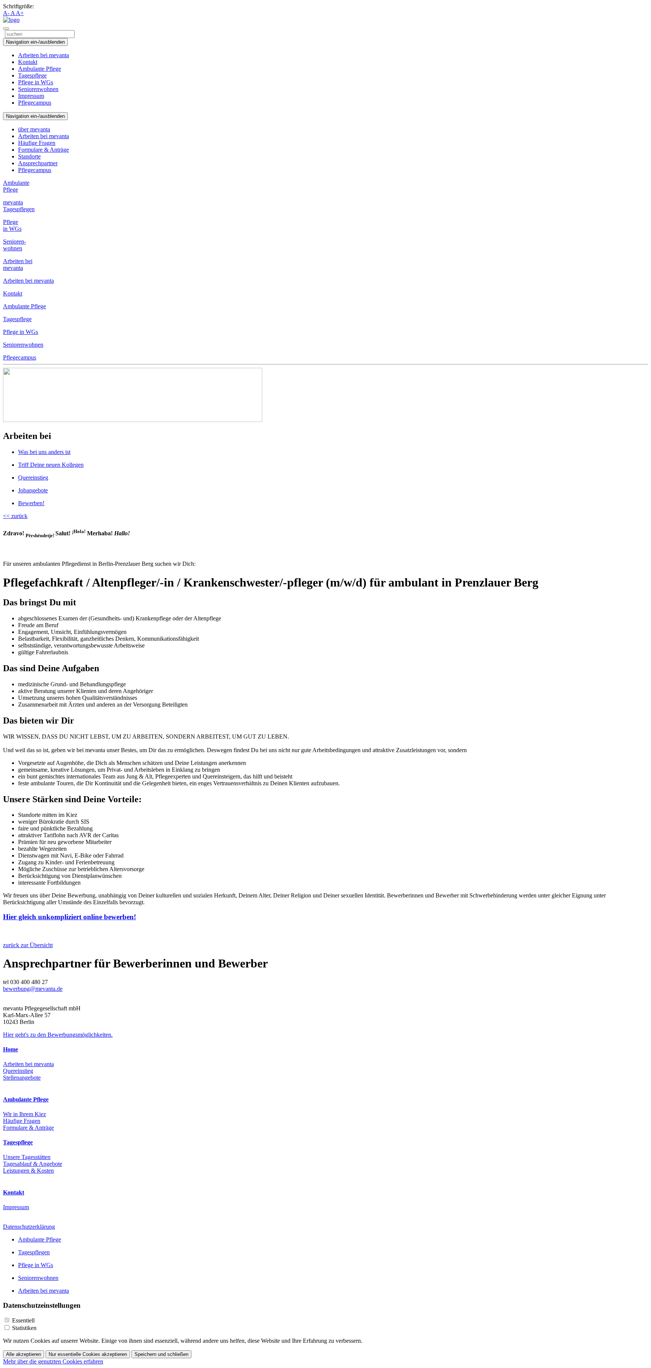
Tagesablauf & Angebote (32, 1164)
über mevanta (34, 129)
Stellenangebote (22, 1077)
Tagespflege (32, 75)
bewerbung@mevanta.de (33, 989)
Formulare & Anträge (43, 149)
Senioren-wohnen (14, 244)
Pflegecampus (34, 102)
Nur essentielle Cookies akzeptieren (88, 1354)
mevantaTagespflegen (19, 205)
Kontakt (27, 62)
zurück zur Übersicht (28, 945)
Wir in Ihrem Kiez (24, 1114)
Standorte (29, 156)
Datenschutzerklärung (29, 1226)
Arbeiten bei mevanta (43, 55)
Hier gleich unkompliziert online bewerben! (69, 917)
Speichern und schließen (161, 1354)
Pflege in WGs (35, 82)
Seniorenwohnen (38, 89)
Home (10, 1049)
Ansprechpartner (38, 163)
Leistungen (28, 1170)
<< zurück (15, 516)
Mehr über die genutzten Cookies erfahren (53, 1361)
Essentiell (23, 1320)
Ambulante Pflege (39, 69)
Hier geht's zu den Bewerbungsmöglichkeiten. (58, 1034)
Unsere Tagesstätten (26, 1157)
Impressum (31, 96)
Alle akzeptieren (23, 1354)
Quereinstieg (18, 1071)
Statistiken (24, 1328)
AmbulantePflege (16, 186)
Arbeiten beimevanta (17, 264)
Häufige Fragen (36, 143)
